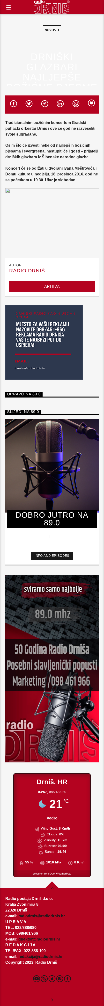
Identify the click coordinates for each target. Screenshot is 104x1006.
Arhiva (52, 286)
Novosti (52, 30)
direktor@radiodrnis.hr (39, 939)
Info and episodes (52, 555)
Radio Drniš (27, 270)
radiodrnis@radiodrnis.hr (41, 916)
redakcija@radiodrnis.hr (40, 957)
